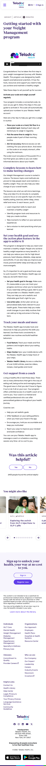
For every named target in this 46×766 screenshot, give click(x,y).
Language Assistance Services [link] (12, 703)
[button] (5, 5)
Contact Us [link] (8, 685)
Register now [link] (23, 582)
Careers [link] (28, 667)
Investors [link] (29, 676)
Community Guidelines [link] (8, 708)
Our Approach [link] (30, 627)
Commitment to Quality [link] (9, 659)
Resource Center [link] (31, 641)
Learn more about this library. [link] (23, 612)
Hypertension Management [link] (8, 642)
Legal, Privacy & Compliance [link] (10, 695)
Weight (7, 17)
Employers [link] (29, 630)
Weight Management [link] (12, 633)
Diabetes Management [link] (8, 637)
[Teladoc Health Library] (18, 5)
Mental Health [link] (9, 630)
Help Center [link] (8, 691)
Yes (16, 467)
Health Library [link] (9, 688)
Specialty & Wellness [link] (11, 646)
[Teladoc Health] (23, 717)
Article (17, 17)
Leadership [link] (29, 664)
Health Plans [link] (30, 633)
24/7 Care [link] (7, 627)
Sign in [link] (40, 5)
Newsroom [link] (29, 673)
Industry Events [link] (31, 670)
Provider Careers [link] (10, 663)
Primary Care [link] (8, 649)
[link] (14, 724)
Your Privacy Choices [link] (12, 699)
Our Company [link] (30, 658)
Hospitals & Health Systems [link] (32, 637)
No (30, 467)
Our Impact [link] (29, 661)
